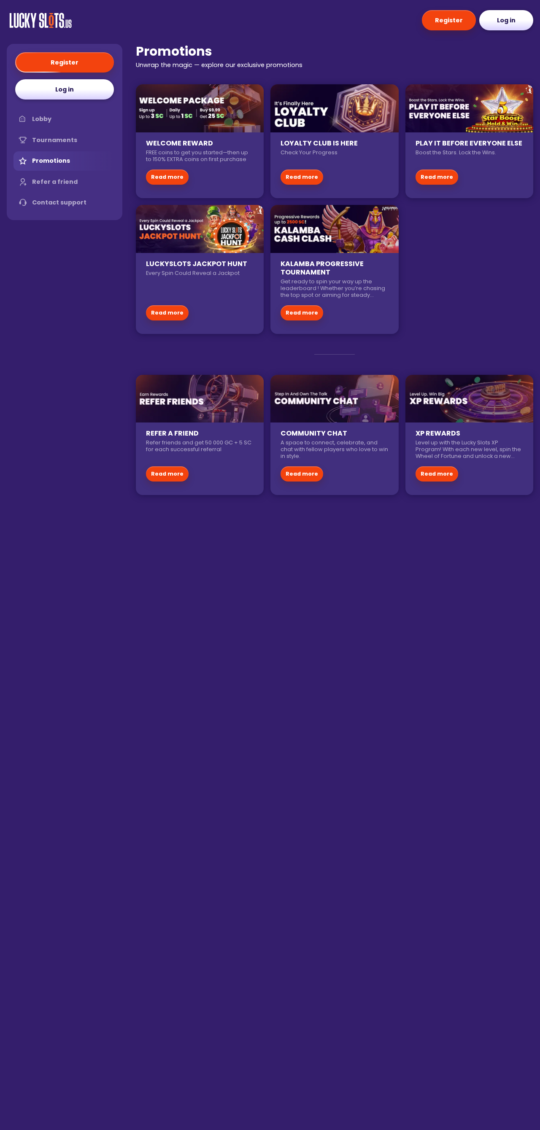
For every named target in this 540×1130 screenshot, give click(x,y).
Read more (167, 176)
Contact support (59, 202)
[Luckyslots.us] (40, 20)
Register (449, 20)
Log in (506, 20)
